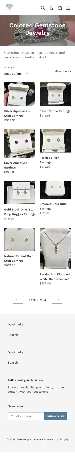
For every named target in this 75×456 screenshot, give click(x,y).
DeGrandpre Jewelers (30, 439)
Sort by (9, 67)
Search (13, 335)
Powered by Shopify (56, 439)
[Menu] (68, 7)
